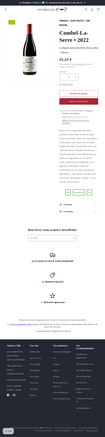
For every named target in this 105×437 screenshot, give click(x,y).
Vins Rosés (34, 376)
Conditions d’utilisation (44, 431)
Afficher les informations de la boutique (75, 121)
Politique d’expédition (63, 431)
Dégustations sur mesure (83, 390)
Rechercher (35, 351)
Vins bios (34, 389)
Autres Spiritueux (60, 392)
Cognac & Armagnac (62, 351)
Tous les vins (35, 358)
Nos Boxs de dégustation (81, 356)
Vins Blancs (35, 370)
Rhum (55, 370)
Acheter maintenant (78, 101)
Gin (54, 358)
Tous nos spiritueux (61, 398)
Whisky (56, 376)
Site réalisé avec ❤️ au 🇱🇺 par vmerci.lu (38, 428)
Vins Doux (34, 382)
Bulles (33, 395)
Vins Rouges (35, 364)
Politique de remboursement (65, 428)
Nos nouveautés (83, 376)
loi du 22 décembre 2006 (21, 324)
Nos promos (81, 382)
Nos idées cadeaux (84, 370)
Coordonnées (78, 431)
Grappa (56, 364)
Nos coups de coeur (85, 364)
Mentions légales (92, 431)
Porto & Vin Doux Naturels (60, 384)
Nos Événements (83, 408)
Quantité (62, 72)
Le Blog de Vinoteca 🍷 (85, 400)
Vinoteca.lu (19, 428)
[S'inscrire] (74, 238)
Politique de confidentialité (88, 428)
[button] (6, 9)
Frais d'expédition (78, 64)
